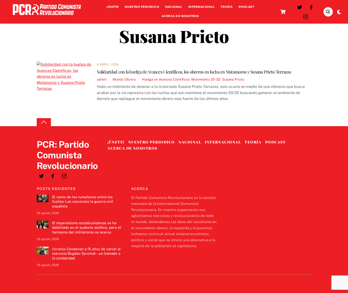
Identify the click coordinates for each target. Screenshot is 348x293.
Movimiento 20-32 (205, 79)
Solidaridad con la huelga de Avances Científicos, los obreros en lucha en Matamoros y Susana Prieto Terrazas (194, 72)
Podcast (246, 7)
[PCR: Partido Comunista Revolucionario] (46, 16)
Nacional (173, 7)
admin (102, 79)
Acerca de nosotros (180, 16)
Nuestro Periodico (142, 7)
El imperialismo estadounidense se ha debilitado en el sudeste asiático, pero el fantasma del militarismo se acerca (86, 227)
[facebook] (311, 6)
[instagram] (305, 16)
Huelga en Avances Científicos (166, 79)
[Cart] (283, 12)
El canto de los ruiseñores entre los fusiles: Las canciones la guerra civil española (82, 201)
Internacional (201, 7)
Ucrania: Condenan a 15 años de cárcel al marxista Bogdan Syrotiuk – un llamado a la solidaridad (86, 253)
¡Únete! (113, 7)
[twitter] (299, 6)
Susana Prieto (233, 79)
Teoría (226, 7)
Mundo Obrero (124, 79)
